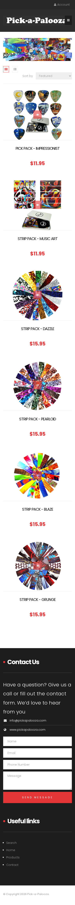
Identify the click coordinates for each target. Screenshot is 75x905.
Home (10, 850)
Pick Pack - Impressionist (38, 148)
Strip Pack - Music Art (38, 238)
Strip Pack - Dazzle (37, 328)
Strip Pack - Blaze (37, 509)
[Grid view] (6, 69)
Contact (12, 865)
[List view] (15, 69)
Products (13, 857)
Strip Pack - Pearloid (37, 419)
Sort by (27, 76)
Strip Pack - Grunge (38, 599)
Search (11, 843)
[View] (37, 114)
